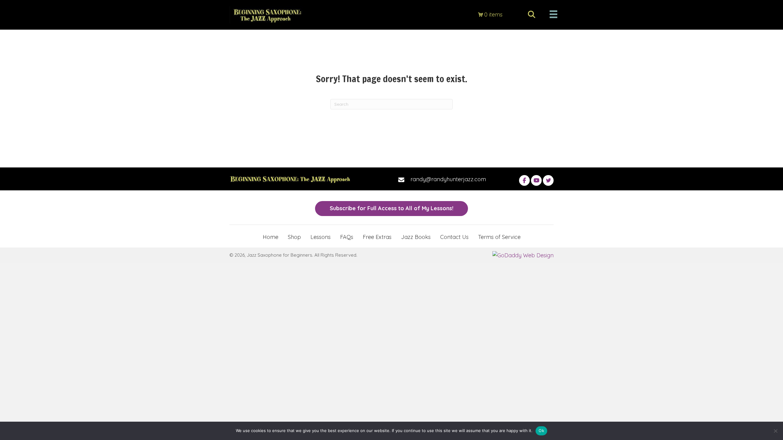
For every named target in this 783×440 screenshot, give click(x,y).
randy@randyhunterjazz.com (448, 179)
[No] (775, 431)
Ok (541, 430)
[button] (524, 180)
